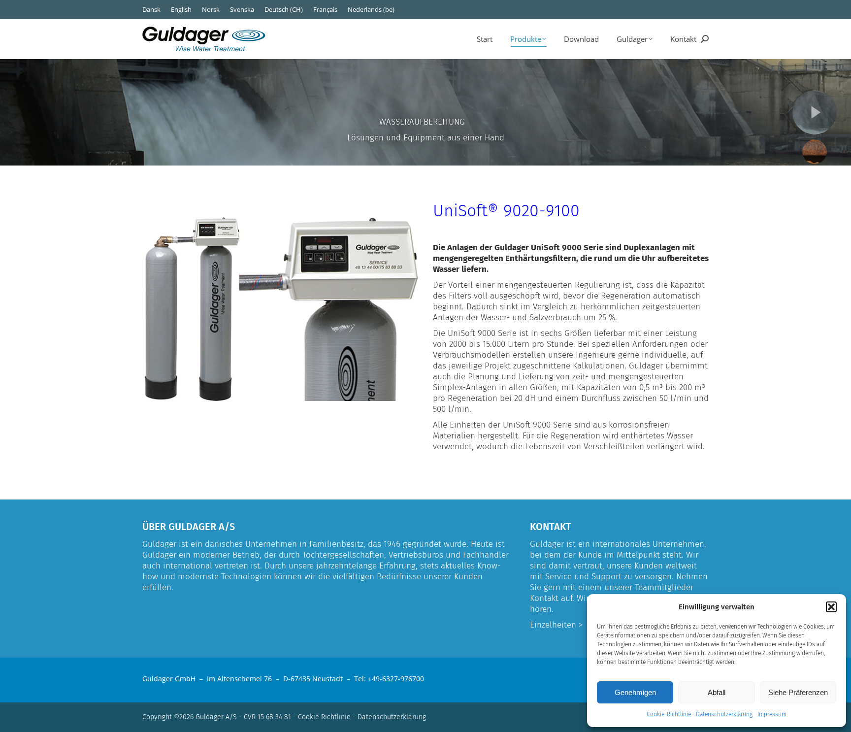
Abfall (716, 692)
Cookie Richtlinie (324, 717)
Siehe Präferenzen (798, 692)
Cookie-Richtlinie (669, 714)
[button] (831, 607)
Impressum (771, 714)
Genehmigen (635, 692)
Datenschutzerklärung (724, 714)
